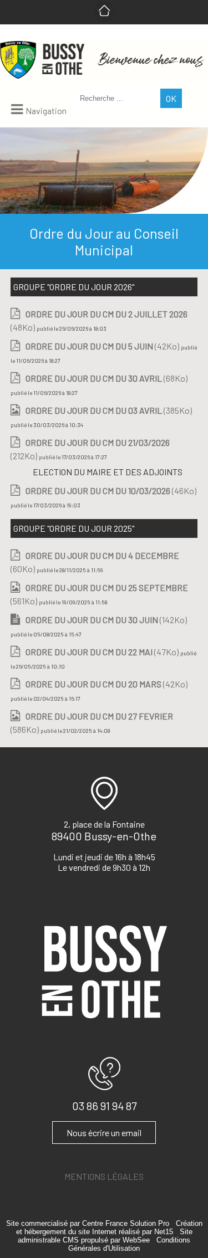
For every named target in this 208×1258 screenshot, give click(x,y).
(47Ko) (103, 651)
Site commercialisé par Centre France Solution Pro (87, 1223)
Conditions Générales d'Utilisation (129, 1244)
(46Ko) (111, 490)
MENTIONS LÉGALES (104, 1176)
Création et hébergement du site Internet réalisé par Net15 (109, 1227)
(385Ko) (109, 410)
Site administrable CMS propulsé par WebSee (105, 1236)
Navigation (46, 110)
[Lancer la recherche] (171, 98)
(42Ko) (103, 346)
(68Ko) (106, 378)
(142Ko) (106, 619)
